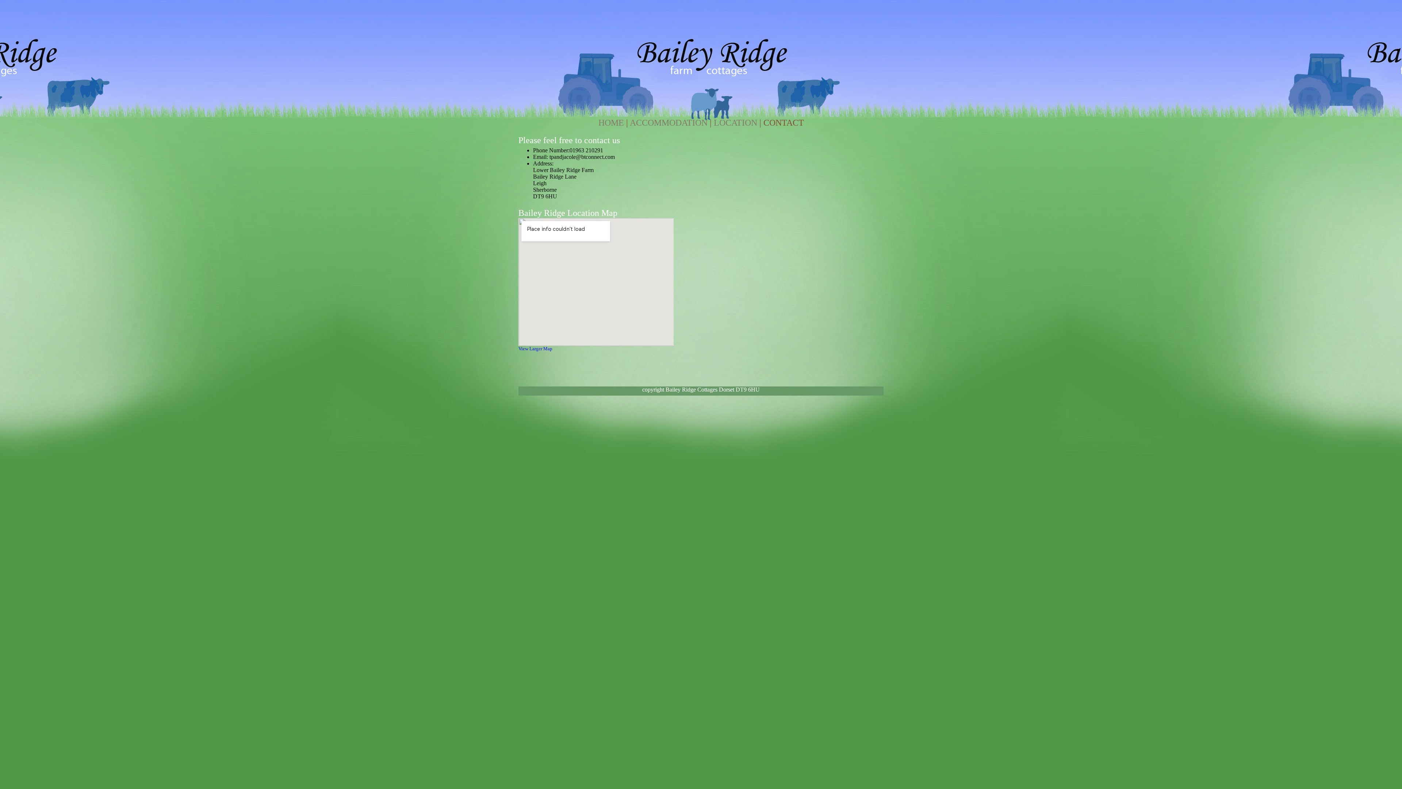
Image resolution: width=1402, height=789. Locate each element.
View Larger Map (535, 348)
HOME (611, 122)
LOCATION (735, 122)
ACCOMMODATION (669, 122)
